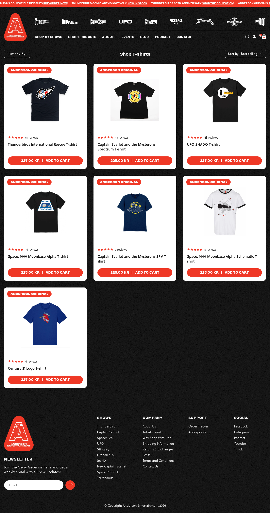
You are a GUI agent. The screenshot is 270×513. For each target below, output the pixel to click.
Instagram (241, 431)
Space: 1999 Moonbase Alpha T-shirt (38, 256)
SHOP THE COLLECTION (206, 3)
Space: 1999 (105, 437)
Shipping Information (158, 443)
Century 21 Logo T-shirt (27, 368)
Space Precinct (107, 471)
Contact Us (150, 466)
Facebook (241, 426)
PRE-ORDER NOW (43, 3)
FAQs (146, 454)
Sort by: (233, 54)
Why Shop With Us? (157, 437)
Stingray (103, 449)
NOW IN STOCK (126, 3)
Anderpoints (197, 431)
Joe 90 (101, 460)
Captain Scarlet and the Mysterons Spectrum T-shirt (126, 147)
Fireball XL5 (105, 454)
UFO (100, 443)
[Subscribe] (70, 485)
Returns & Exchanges (158, 449)
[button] (112, 36)
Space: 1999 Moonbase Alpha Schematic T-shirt (222, 259)
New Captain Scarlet (111, 466)
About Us (149, 426)
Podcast (239, 437)
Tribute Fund (152, 431)
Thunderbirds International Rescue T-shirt (42, 144)
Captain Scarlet (108, 431)
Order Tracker (198, 426)
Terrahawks (105, 477)
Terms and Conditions (158, 460)
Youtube (240, 443)
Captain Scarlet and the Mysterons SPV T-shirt (132, 259)
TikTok (238, 449)
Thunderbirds (107, 426)
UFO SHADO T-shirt (203, 144)
